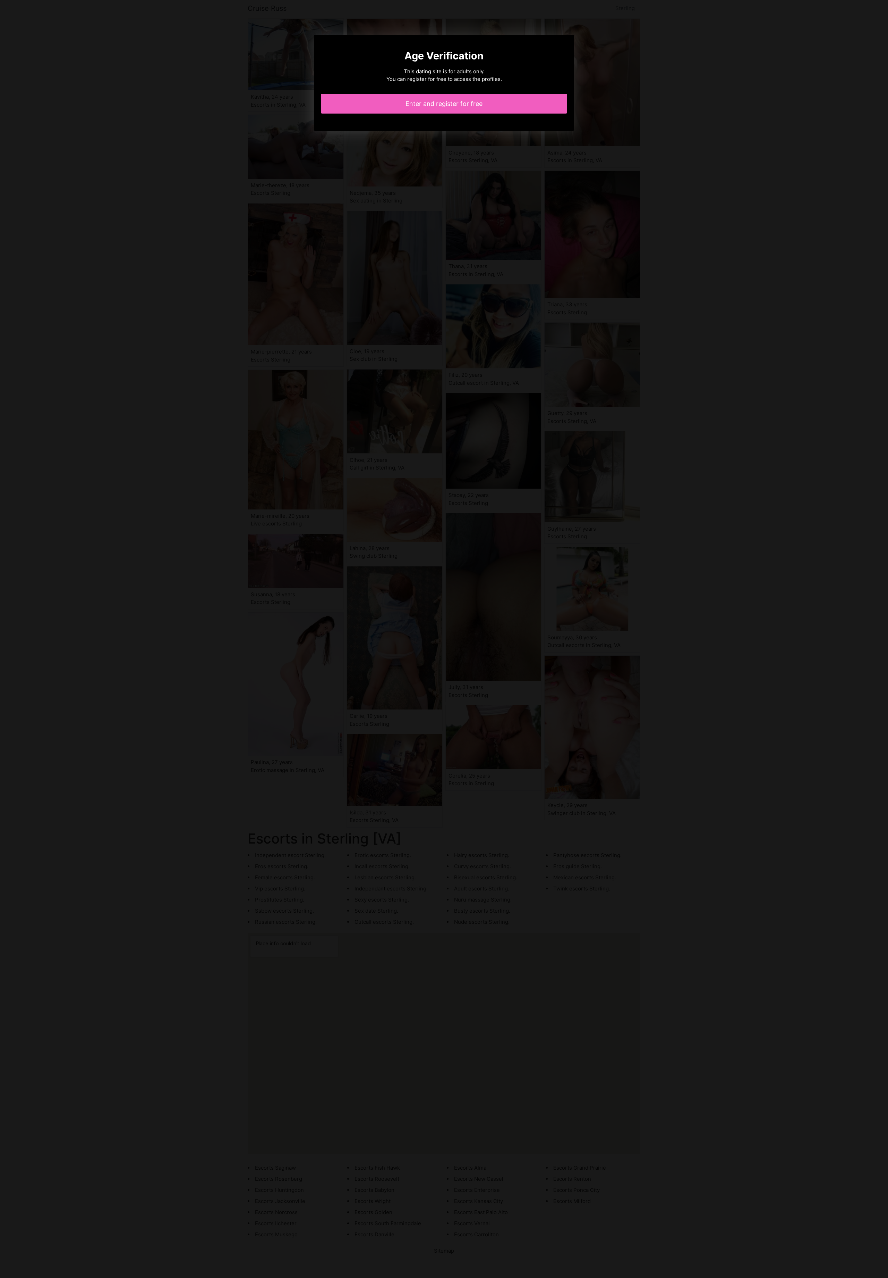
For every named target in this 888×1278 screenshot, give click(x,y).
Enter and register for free (444, 103)
